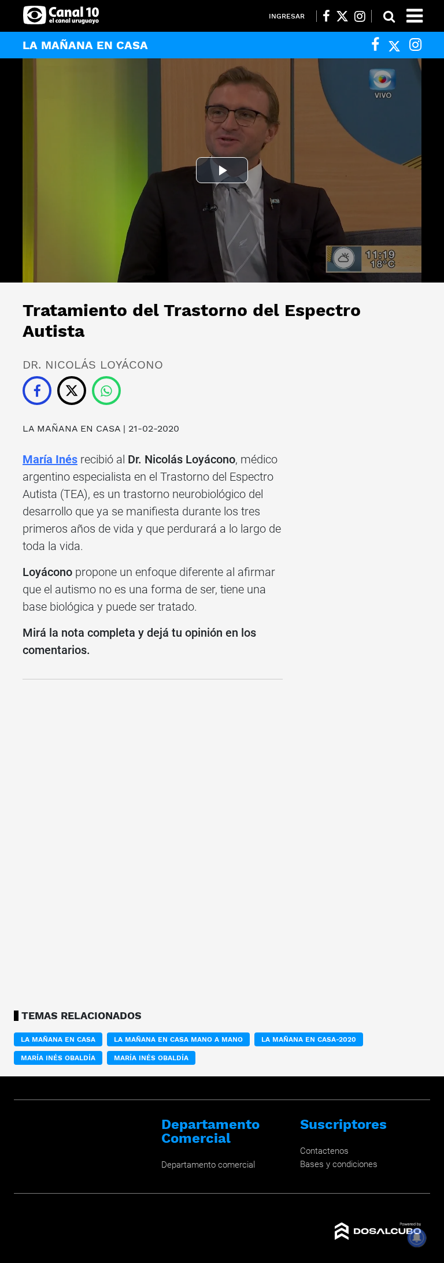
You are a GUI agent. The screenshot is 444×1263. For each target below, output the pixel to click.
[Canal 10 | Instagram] (360, 16)
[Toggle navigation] (414, 15)
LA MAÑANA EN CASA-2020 (308, 1039)
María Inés (50, 459)
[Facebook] (375, 44)
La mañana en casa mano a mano (178, 1039)
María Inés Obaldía (58, 1058)
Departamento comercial (208, 1165)
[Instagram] (415, 44)
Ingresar (287, 16)
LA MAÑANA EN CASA (71, 428)
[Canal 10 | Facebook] (326, 16)
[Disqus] (152, 841)
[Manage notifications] (417, 1237)
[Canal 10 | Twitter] (342, 16)
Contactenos (324, 1151)
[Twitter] (394, 44)
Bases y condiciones (339, 1164)
